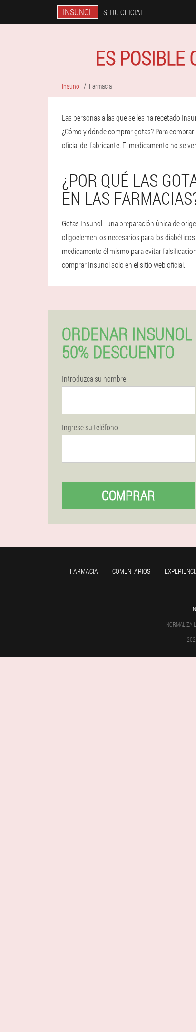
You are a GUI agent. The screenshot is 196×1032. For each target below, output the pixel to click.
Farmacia (84, 571)
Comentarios (131, 571)
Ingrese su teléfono (90, 427)
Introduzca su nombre (94, 379)
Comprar (128, 495)
